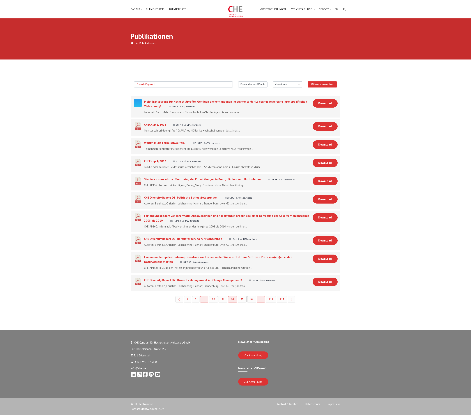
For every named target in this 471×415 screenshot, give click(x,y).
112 (271, 299)
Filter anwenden (322, 84)
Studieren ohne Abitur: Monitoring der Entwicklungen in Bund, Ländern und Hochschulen (202, 179)
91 (223, 299)
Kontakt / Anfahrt (287, 404)
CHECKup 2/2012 (155, 124)
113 (282, 299)
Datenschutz (312, 404)
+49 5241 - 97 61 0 (146, 362)
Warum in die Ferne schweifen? (164, 143)
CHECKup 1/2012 (155, 161)
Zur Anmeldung (253, 355)
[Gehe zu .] (132, 43)
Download (325, 103)
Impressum (333, 404)
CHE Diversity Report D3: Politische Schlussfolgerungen (180, 197)
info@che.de (138, 368)
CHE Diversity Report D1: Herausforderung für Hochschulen (183, 239)
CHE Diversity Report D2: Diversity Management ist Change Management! (193, 280)
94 (251, 299)
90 (213, 299)
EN (336, 9)
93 (242, 299)
